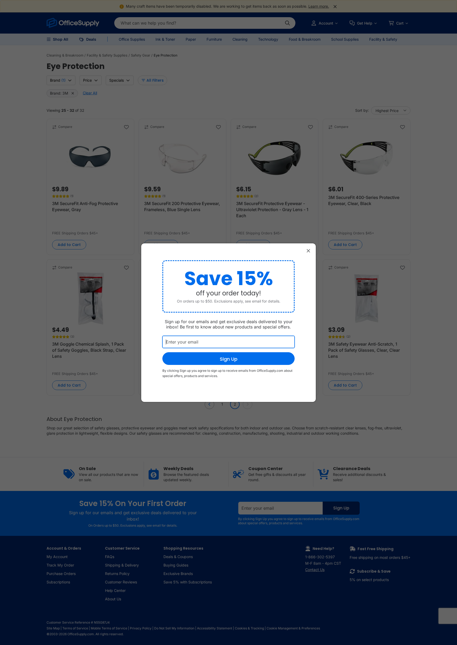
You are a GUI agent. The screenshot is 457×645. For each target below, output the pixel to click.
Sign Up (228, 359)
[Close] (308, 250)
